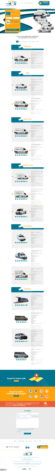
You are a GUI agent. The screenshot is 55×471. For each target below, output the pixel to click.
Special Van (29, 41)
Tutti (17, 41)
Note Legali (36, 457)
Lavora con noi (35, 441)
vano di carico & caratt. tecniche (27, 49)
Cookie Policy (33, 457)
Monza (19, 464)
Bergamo (16, 463)
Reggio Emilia (30, 464)
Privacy (30, 457)
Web (28, 457)
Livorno (35, 463)
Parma (23, 464)
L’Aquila (31, 463)
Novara (21, 464)
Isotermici (33, 41)
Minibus (37, 41)
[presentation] (12, 58)
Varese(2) (39, 464)
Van (22, 41)
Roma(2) (35, 464)
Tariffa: (14, 16)
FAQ (26, 441)
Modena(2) (16, 464)
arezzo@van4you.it (46, 3)
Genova (26, 463)
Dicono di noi (30, 441)
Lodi (36, 463)
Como (24, 463)
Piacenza (27, 464)
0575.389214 (45, 2)
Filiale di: (7, 16)
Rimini (33, 464)
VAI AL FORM (45, 405)
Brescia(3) (22, 463)
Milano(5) (40, 463)
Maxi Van (26, 41)
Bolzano (19, 463)
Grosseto (28, 463)
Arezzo (14, 463)
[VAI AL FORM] (45, 403)
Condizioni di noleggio (21, 441)
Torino (37, 464)
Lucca (38, 463)
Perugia (25, 464)
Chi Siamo (15, 441)
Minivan (20, 41)
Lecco (33, 463)
